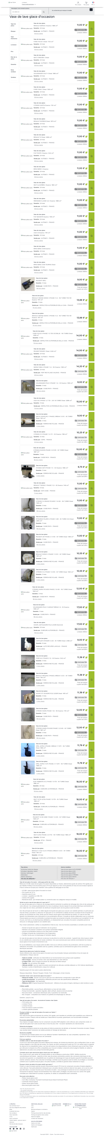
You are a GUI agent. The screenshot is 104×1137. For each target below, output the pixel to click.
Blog (11, 1109)
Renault (35, 973)
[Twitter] (14, 1128)
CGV (32, 1107)
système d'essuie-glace (37, 1061)
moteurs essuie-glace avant (56, 914)
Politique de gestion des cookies (39, 1114)
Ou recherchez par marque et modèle (62, 10)
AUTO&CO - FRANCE (47, 31)
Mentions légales (35, 1116)
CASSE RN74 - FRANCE (50, 286)
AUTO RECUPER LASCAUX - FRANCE (55, 646)
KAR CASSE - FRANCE (48, 490)
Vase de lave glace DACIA (68, 876)
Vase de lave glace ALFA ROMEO (71, 869)
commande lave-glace (70, 946)
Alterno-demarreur (26, 876)
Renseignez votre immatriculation (20, 8)
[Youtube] (17, 1128)
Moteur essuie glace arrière (30, 1083)
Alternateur (24, 875)
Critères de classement (37, 1118)
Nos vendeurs (13, 1113)
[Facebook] (11, 1128)
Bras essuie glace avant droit (30, 1085)
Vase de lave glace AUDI (68, 871)
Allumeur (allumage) (27, 873)
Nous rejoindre (13, 1114)
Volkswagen (56, 973)
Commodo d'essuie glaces (30, 1081)
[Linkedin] (20, 1128)
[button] (57, 28)
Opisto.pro (34, 1126)
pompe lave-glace (51, 918)
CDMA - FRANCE (46, 439)
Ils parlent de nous (14, 1111)
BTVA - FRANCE (46, 840)
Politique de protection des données (40, 1113)
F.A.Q (11, 1116)
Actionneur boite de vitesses (29, 869)
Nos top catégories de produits (18, 1107)
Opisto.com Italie (35, 1123)
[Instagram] (23, 1128)
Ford (50, 973)
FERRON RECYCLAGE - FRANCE (53, 423)
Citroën (46, 973)
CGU (32, 1105)
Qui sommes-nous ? (15, 1105)
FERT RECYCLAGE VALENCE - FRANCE (53, 372)
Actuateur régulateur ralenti (29, 871)
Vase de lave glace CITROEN (69, 875)
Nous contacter (14, 1118)
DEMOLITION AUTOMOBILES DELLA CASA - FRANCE (56, 305)
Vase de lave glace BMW (68, 873)
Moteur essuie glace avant (30, 1078)
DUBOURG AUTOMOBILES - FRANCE (52, 630)
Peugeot (40, 973)
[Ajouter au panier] (91, 28)
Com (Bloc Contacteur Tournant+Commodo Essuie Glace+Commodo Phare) (45, 1079)
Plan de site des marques (16, 1124)
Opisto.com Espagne (36, 1125)
